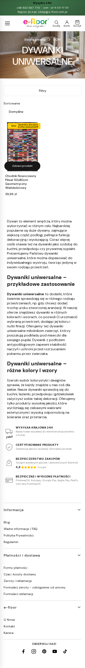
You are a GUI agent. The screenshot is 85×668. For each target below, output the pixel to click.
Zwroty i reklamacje (18, 581)
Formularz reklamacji (18, 594)
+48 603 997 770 (28, 7)
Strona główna (35, 40)
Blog (7, 522)
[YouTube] (54, 651)
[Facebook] (23, 651)
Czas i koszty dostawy (20, 574)
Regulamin (11, 542)
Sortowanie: (12, 103)
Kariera (9, 633)
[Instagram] (33, 651)
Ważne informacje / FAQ (20, 529)
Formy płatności (15, 568)
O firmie (9, 620)
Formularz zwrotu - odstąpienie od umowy (35, 587)
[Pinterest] (44, 651)
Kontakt (9, 626)
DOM (57, 40)
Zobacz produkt (22, 166)
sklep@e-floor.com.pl (52, 12)
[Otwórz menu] (7, 23)
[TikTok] (65, 651)
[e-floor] (36, 23)
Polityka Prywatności (19, 535)
